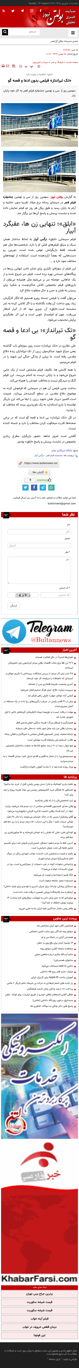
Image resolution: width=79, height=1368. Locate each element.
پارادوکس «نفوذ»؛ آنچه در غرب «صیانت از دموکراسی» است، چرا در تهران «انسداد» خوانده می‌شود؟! (40, 866)
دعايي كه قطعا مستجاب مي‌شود (57, 966)
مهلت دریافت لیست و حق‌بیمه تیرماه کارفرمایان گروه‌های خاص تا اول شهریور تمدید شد (39, 714)
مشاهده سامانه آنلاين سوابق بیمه (56, 949)
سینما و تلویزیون (40, 62)
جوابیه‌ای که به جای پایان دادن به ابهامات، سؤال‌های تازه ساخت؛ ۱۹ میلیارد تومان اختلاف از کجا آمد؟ (40, 900)
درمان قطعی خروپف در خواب (40, 1327)
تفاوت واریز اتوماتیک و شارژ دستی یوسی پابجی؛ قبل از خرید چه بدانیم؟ (38, 784)
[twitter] (13, 11)
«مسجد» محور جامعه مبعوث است (56, 881)
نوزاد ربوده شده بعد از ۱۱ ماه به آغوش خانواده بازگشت (46, 767)
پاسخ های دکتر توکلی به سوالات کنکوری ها (52, 1006)
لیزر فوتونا (39, 1335)
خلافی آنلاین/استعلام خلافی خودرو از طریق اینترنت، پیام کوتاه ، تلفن (39, 995)
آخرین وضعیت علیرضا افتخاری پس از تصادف (50, 684)
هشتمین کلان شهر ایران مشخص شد (55, 926)
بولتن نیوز (57, 197)
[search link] (5, 32)
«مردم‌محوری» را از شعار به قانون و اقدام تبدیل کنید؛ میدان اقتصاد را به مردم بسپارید (38, 758)
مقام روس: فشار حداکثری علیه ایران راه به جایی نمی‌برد (46, 908)
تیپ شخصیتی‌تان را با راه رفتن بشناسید (54, 800)
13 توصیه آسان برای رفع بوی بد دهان (55, 943)
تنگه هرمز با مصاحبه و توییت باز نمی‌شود (53, 875)
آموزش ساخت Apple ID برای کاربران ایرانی (52, 977)
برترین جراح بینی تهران (39, 1294)
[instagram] (31, 11)
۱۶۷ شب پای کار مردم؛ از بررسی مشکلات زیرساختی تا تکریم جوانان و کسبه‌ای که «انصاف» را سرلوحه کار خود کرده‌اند (39, 676)
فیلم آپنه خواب (39, 1319)
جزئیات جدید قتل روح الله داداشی (56, 972)
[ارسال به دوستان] (7, 66)
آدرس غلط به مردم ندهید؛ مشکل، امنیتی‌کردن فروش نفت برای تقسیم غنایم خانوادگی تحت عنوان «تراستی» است (38, 845)
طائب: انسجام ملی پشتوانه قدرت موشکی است (50, 740)
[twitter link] (25, 488)
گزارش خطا (38, 472)
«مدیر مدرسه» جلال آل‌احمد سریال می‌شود (57, 41)
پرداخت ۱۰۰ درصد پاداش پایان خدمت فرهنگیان (50, 989)
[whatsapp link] (51, 488)
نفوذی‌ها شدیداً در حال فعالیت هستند (54, 657)
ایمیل (67, 538)
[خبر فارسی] (39, 1211)
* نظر (67, 552)
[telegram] (22, 10)
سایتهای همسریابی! (63, 960)
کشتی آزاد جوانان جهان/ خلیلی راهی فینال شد (50, 696)
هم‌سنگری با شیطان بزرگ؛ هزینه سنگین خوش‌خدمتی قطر (44, 723)
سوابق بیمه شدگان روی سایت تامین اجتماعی (51, 931)
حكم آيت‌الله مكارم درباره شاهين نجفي (54, 954)
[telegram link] (43, 488)
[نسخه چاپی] (3, 66)
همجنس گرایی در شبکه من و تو (57, 937)
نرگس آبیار (39, 455)
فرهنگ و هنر (57, 62)
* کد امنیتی (64, 588)
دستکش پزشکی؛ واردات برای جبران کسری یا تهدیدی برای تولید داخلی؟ (38, 886)
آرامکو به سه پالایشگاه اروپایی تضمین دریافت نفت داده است (43, 892)
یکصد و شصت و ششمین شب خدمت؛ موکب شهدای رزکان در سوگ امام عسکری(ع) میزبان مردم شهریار (40, 856)
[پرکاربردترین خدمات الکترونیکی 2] (39, 1076)
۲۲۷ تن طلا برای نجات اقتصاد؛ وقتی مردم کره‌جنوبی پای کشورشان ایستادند (40, 665)
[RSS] (3, 11)
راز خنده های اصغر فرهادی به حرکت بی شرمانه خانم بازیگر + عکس (40, 983)
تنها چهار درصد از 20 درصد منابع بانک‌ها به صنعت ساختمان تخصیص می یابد (39, 748)
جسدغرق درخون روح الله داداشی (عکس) (53, 1000)
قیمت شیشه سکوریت (39, 1302)
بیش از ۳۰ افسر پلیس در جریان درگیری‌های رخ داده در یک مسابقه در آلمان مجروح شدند (38, 704)
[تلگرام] (40, 631)
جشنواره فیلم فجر (54, 455)
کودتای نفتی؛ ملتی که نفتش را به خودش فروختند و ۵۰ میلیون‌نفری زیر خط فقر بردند (38, 834)
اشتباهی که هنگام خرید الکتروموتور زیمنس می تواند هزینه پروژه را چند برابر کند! (38, 792)
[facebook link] (34, 488)
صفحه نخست (72, 62)
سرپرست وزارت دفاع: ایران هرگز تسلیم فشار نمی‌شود (46, 690)
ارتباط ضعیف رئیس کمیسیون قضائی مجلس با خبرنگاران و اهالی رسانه (38, 734)
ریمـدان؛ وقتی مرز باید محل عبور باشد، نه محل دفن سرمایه (44, 728)
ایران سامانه (54, 1359)
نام (68, 524)
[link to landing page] (58, 16)
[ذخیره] (13, 65)
